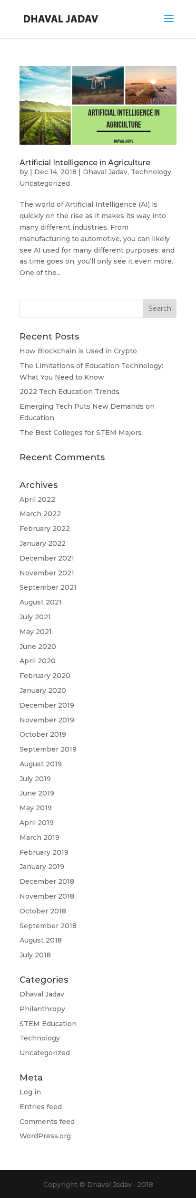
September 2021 (48, 587)
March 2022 (40, 513)
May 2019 (36, 808)
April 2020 (38, 661)
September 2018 (48, 926)
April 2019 (37, 822)
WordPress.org (45, 1136)
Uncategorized (45, 183)
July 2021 (35, 617)
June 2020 (38, 646)
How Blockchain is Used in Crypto (78, 351)
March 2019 (39, 837)
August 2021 (41, 602)
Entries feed (41, 1107)
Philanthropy (42, 1009)
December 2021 (47, 558)
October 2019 (43, 734)
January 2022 (43, 543)
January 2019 (42, 866)
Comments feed (47, 1121)
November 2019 (47, 720)
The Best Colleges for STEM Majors (81, 432)
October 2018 (43, 911)
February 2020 (45, 675)
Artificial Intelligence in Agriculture (85, 162)
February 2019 (44, 852)
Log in (30, 1092)
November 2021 (47, 573)
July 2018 (35, 955)
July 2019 (35, 778)
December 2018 (47, 881)
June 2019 (37, 793)
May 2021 (36, 631)
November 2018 (47, 896)
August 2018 (41, 940)
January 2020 (43, 690)
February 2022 (45, 528)
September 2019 (48, 749)
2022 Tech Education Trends (69, 391)
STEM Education (48, 1023)
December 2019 (47, 705)
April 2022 (37, 499)
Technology (151, 172)
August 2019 (41, 764)
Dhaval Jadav (105, 172)
